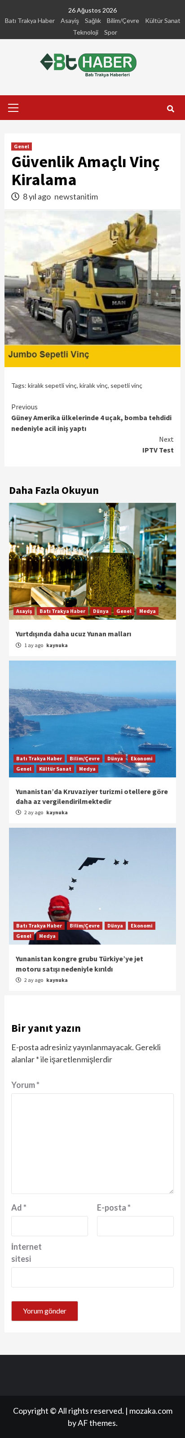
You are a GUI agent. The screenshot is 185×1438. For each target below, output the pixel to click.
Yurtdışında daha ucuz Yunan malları (73, 633)
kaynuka (57, 645)
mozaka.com (150, 1411)
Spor (110, 32)
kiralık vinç (93, 385)
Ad (18, 1207)
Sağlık (93, 20)
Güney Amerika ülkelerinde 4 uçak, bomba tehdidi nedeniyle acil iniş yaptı (91, 417)
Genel (21, 146)
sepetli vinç (126, 385)
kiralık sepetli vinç (52, 385)
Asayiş (70, 20)
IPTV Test (158, 444)
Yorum (25, 1085)
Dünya (101, 611)
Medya (147, 611)
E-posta (114, 1207)
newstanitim (76, 196)
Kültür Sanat (163, 20)
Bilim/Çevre (123, 20)
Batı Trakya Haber (30, 20)
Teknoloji (85, 32)
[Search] (170, 108)
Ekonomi (142, 758)
